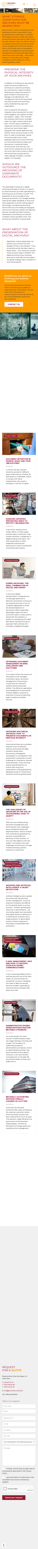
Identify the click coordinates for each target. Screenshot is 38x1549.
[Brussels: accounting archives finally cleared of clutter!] (19, 1102)
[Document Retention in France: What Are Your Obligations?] (19, 460)
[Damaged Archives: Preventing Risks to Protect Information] (19, 523)
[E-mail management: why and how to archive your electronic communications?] (19, 965)
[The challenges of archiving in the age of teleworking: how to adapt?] (19, 819)
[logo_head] (8, 4)
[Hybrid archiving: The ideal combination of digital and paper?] (19, 594)
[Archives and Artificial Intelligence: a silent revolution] (19, 895)
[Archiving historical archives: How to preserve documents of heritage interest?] (19, 744)
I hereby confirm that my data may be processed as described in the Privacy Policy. (18, 1471)
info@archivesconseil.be (13, 1391)
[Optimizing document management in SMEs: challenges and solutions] (19, 669)
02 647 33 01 (9, 1382)
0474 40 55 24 (9, 1387)
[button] (25, 4)
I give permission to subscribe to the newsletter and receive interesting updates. (18, 1479)
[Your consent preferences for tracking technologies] (4, 1545)
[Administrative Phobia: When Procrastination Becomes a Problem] (19, 1032)
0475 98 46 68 (9, 1385)
